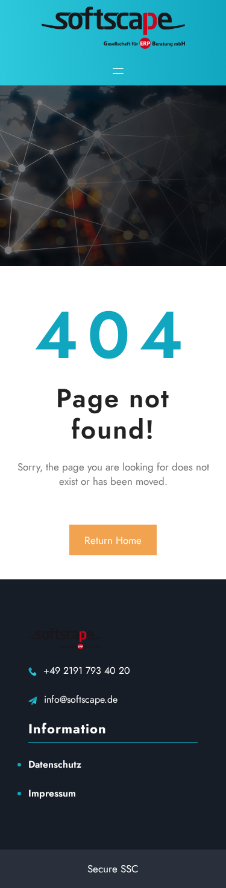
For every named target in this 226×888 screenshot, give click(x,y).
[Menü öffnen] (118, 71)
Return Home (113, 540)
